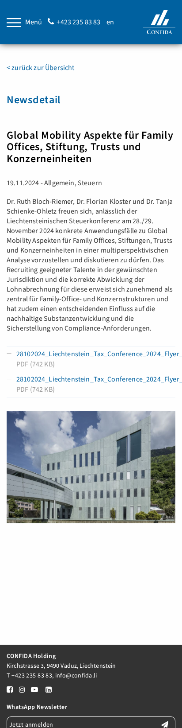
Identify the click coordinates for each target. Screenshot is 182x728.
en (110, 22)
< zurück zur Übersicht (41, 68)
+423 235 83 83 (78, 22)
